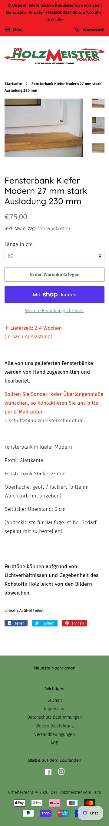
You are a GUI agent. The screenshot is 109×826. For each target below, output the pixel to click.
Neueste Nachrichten (54, 668)
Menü (18, 30)
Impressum (54, 708)
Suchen (55, 700)
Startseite (13, 83)
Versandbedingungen (54, 734)
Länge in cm (19, 244)
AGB (54, 743)
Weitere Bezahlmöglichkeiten (54, 310)
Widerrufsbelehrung (54, 726)
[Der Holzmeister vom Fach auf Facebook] (48, 773)
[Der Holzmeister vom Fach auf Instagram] (61, 773)
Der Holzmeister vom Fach (76, 792)
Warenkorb (93, 30)
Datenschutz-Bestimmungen (54, 717)
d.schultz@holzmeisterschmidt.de (44, 420)
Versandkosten (54, 228)
